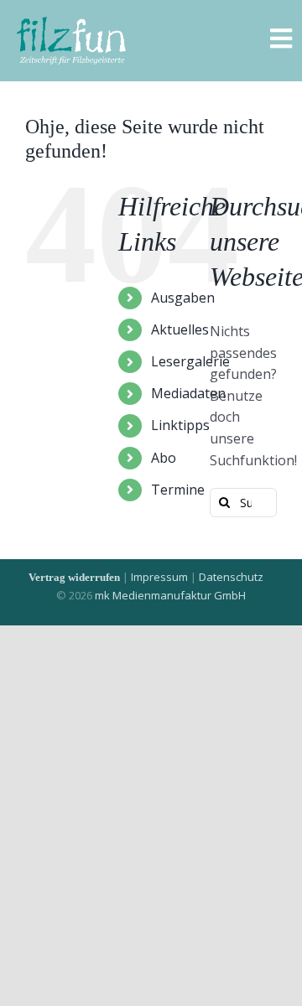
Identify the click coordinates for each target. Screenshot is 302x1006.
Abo (163, 458)
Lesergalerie (190, 361)
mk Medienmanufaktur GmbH (170, 595)
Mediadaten (188, 393)
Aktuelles (180, 329)
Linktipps (180, 425)
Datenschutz (231, 576)
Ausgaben (183, 297)
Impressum (159, 576)
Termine (178, 489)
